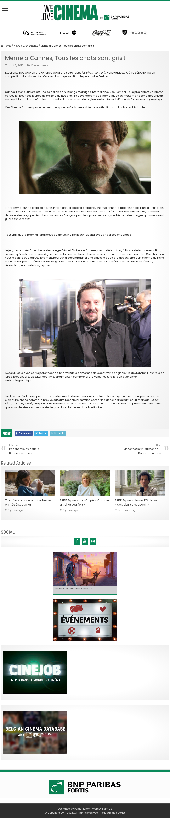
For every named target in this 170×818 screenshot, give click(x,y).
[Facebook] (77, 541)
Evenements (30, 45)
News (17, 45)
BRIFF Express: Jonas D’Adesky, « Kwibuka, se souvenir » (136, 502)
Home (7, 45)
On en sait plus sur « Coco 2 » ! (74, 588)
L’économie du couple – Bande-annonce (25, 449)
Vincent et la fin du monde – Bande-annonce (142, 449)
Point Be (107, 808)
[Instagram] (93, 541)
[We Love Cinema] (85, 12)
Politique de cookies (113, 812)
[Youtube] (85, 541)
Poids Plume (82, 808)
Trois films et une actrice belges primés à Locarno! (28, 502)
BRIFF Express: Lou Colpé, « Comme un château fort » (85, 502)
